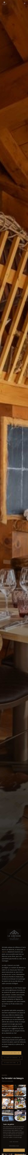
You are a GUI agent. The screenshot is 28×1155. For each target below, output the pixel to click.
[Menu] (24, 3)
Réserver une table (10, 1052)
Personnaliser (14, 1145)
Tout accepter (14, 1150)
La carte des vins (10, 1062)
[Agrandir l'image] (8, 1090)
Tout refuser (14, 1141)
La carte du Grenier (11, 1057)
